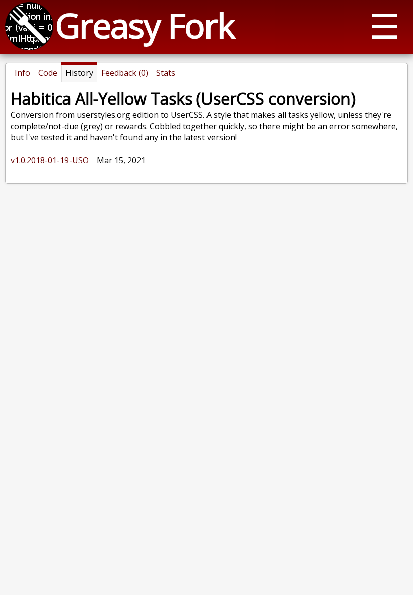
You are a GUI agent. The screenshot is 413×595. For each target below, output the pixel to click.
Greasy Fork (144, 25)
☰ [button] (384, 25)
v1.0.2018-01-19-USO (50, 160)
